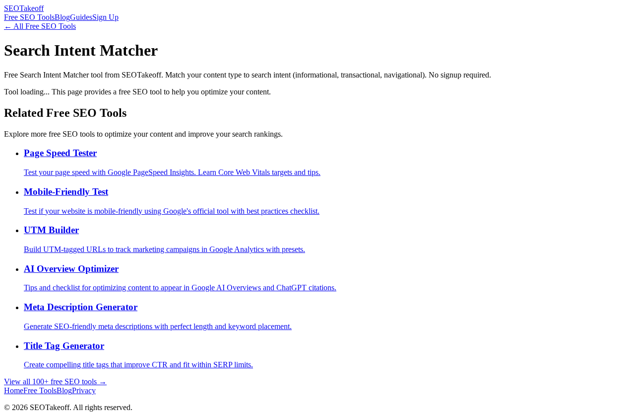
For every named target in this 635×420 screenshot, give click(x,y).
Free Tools (40, 390)
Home (13, 390)
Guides (81, 17)
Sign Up (105, 17)
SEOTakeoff (24, 8)
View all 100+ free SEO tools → (55, 381)
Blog (62, 17)
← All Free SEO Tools (40, 26)
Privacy (84, 390)
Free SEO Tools (29, 17)
